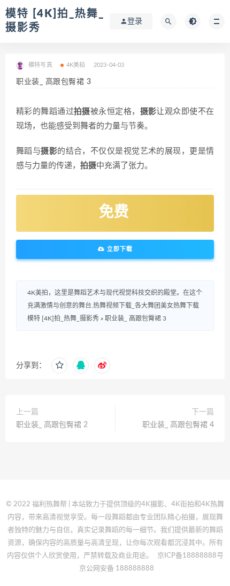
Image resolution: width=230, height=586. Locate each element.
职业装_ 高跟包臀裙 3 (135, 318)
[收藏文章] (59, 365)
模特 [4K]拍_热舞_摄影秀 (63, 318)
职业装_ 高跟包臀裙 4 (178, 425)
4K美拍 (76, 65)
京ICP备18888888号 (190, 555)
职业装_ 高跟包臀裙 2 (52, 425)
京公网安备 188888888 (116, 568)
